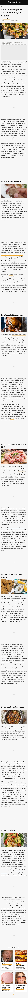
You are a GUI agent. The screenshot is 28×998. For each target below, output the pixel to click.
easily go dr (9, 269)
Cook (2, 6)
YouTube (19, 382)
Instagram (24, 197)
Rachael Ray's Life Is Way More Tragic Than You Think (21, 987)
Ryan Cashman (6, 18)
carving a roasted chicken (19, 334)
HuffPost (21, 151)
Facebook (25, 37)
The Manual (10, 382)
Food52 (11, 275)
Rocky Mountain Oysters (12, 650)
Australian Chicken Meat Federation (11, 84)
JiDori (12, 419)
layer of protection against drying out (12, 255)
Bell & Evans (4, 261)
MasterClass (21, 471)
